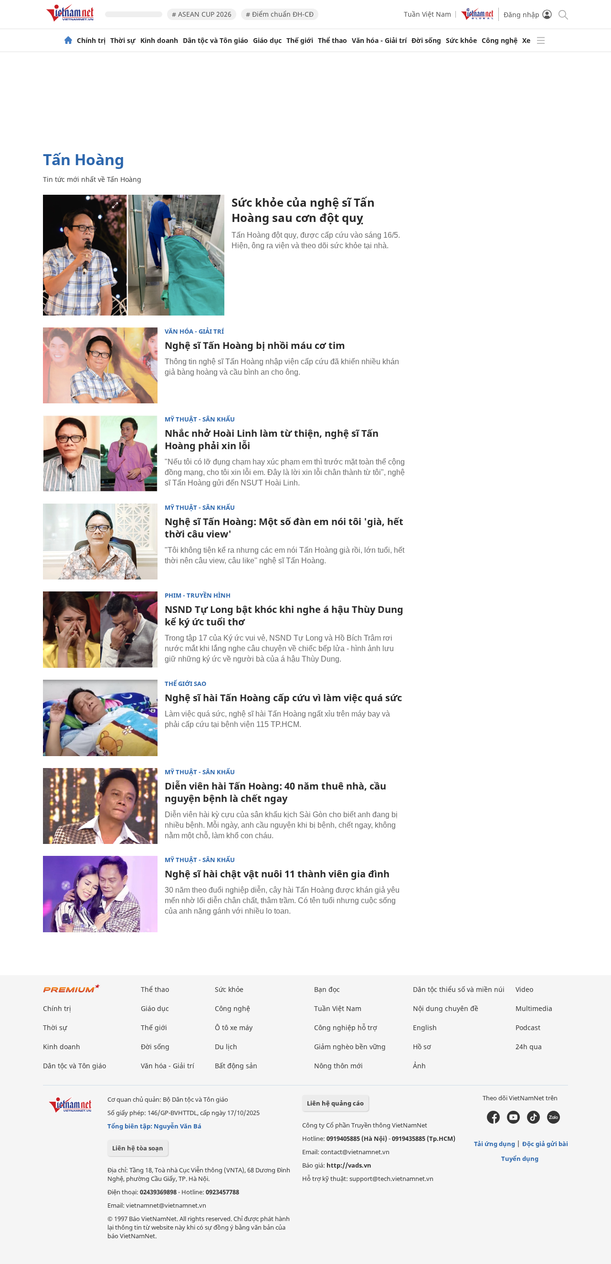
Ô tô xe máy (234, 1027)
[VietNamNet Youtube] (513, 1121)
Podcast (528, 1027)
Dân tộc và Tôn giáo (215, 40)
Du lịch (226, 1046)
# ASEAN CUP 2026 (202, 14)
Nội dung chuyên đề (445, 1008)
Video (524, 989)
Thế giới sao (185, 684)
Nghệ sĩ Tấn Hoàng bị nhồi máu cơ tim (255, 345)
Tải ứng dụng (494, 1143)
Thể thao (332, 40)
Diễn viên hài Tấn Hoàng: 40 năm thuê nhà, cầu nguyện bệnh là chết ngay (275, 792)
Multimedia (534, 1008)
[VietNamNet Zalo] (553, 1121)
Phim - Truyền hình (198, 595)
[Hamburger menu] (541, 40)
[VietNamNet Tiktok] (533, 1121)
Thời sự (123, 40)
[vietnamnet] (71, 23)
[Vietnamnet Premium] (71, 993)
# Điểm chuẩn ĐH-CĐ (280, 14)
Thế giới (299, 40)
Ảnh (419, 1065)
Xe (526, 40)
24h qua (529, 1046)
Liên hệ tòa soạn (137, 1148)
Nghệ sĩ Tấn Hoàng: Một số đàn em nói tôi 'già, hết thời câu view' (284, 527)
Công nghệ (499, 40)
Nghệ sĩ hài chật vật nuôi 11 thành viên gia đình (277, 873)
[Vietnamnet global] (477, 17)
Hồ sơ (422, 1046)
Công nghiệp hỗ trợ (345, 1027)
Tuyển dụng (519, 1158)
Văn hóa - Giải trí (379, 40)
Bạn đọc (327, 989)
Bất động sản (236, 1065)
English (425, 1027)
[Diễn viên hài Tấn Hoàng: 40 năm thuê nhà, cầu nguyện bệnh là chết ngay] (100, 806)
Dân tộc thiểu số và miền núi (459, 989)
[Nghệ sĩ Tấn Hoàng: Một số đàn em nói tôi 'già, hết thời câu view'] (100, 542)
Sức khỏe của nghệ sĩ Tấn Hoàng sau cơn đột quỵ (303, 209)
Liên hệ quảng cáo (335, 1103)
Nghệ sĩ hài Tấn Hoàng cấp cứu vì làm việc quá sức (283, 697)
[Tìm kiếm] (562, 14)
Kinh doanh (159, 40)
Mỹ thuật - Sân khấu (200, 419)
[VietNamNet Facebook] (493, 1121)
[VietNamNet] (68, 40)
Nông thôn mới (338, 1065)
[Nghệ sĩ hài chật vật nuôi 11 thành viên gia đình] (100, 894)
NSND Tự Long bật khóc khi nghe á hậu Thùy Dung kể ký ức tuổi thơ (284, 615)
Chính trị (91, 40)
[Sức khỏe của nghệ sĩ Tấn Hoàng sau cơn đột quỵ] (133, 255)
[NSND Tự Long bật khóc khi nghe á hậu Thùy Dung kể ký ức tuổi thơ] (100, 629)
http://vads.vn (349, 1165)
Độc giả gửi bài (545, 1143)
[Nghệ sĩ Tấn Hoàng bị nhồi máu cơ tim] (100, 365)
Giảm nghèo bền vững (350, 1046)
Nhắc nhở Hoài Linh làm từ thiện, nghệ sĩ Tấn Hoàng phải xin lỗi (272, 439)
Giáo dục (267, 40)
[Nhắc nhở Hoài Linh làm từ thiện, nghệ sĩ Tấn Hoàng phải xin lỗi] (100, 453)
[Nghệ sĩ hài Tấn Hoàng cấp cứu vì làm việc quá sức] (100, 718)
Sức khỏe (461, 40)
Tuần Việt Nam (427, 14)
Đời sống (426, 40)
